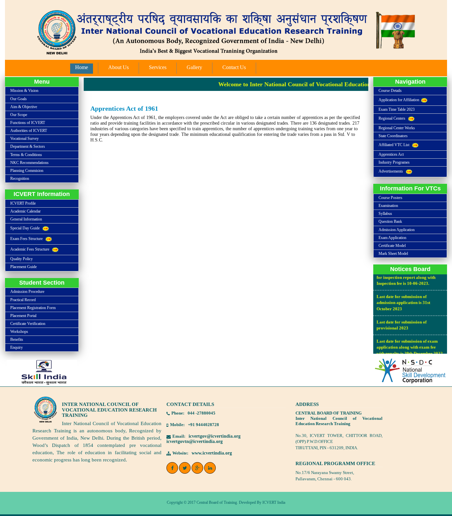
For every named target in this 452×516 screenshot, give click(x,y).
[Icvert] (226, 30)
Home (81, 67)
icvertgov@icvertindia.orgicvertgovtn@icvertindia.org (203, 439)
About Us (118, 67)
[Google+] (197, 468)
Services (157, 67)
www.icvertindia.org (212, 453)
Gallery (194, 67)
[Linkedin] (210, 468)
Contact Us (234, 67)
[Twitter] (185, 468)
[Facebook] (172, 468)
